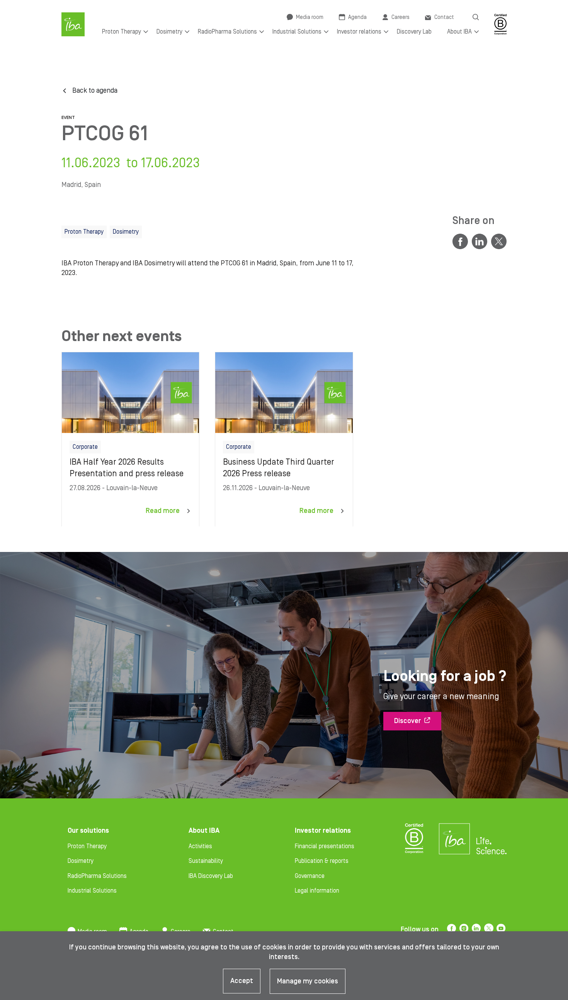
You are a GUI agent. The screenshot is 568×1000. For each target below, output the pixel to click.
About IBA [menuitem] (459, 31)
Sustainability (206, 860)
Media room (309, 17)
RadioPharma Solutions (97, 876)
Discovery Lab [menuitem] (414, 31)
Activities (200, 846)
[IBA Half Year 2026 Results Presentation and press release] (130, 439)
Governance (310, 876)
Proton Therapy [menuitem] (121, 31)
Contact (444, 17)
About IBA (204, 831)
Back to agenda (94, 91)
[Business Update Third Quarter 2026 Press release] (284, 439)
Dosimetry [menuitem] (169, 31)
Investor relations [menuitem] (359, 31)
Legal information (317, 890)
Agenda (357, 17)
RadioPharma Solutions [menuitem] (227, 31)
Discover (407, 721)
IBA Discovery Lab (211, 876)
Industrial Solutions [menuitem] (296, 31)
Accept (241, 981)
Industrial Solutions (92, 890)
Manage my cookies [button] (307, 981)
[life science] (491, 845)
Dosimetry (81, 860)
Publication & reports (322, 860)
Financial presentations (324, 846)
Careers (400, 17)
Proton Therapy (87, 846)
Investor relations (323, 831)
